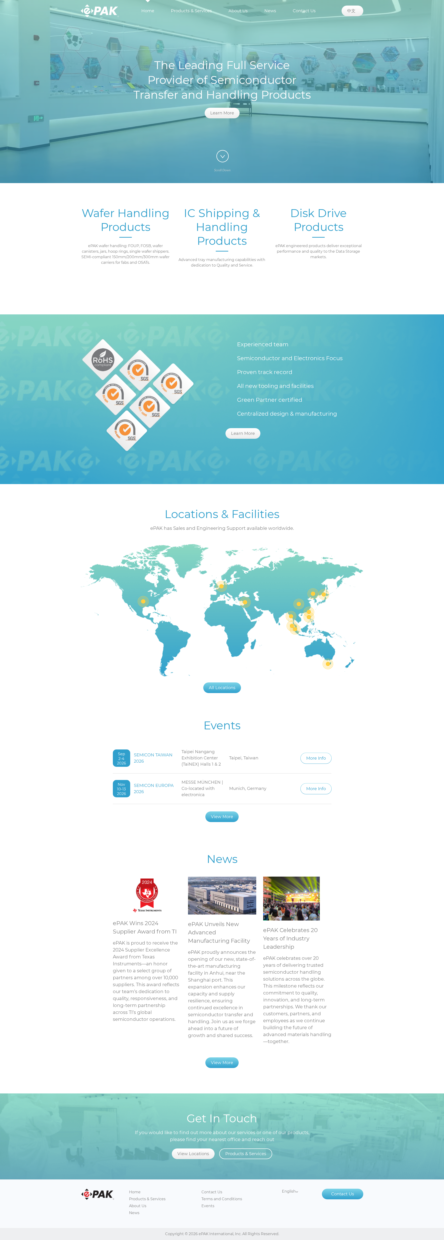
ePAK (98, 1194)
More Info (316, 758)
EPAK (100, 10)
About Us (238, 10)
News (270, 10)
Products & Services (191, 10)
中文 (352, 10)
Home (147, 10)
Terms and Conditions (221, 1199)
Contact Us (304, 10)
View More (222, 816)
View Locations (193, 1153)
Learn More (222, 113)
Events (207, 1206)
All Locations (222, 687)
